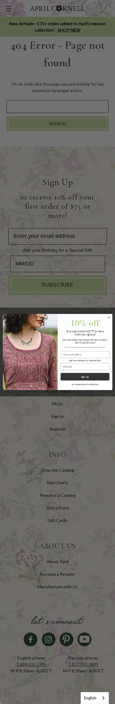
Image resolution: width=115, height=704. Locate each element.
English (90, 697)
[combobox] (95, 698)
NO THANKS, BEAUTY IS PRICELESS (84, 384)
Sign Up (85, 376)
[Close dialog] (108, 317)
